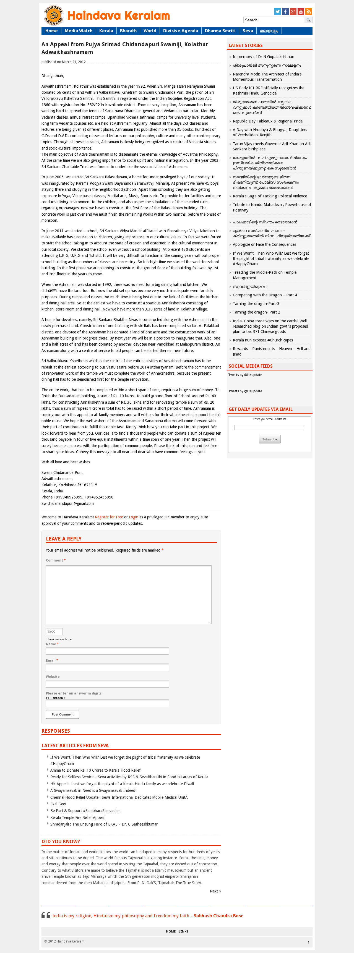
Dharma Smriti (220, 30)
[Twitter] (277, 13)
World (150, 30)
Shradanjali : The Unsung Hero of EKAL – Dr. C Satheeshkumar (104, 824)
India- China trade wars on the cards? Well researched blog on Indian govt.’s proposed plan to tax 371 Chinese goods (270, 326)
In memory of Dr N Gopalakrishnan (263, 56)
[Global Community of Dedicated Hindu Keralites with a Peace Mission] (106, 25)
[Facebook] (285, 13)
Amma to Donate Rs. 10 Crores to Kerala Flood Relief (95, 770)
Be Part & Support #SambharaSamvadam (85, 810)
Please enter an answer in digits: (74, 693)
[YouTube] (301, 13)
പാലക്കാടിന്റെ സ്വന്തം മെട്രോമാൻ (265, 222)
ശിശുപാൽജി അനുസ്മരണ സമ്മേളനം (267, 65)
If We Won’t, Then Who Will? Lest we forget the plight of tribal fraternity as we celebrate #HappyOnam (271, 258)
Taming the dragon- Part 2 (256, 312)
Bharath (128, 30)
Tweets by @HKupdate (245, 375)
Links (183, 932)
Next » (215, 891)
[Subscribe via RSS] (308, 13)
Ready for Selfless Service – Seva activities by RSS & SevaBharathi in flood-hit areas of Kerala (129, 777)
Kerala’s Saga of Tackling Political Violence (270, 196)
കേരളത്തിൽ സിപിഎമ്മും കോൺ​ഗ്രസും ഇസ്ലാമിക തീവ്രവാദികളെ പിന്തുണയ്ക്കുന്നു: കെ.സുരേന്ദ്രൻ (270, 162)
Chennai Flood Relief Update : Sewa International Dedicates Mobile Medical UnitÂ (119, 797)
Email (52, 660)
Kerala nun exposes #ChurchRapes (263, 340)
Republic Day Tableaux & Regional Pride (268, 121)
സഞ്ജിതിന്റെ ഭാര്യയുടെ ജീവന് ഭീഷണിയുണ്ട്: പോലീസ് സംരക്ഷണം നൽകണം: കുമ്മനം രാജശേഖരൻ (266, 182)
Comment (56, 560)
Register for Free (109, 517)
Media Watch (78, 30)
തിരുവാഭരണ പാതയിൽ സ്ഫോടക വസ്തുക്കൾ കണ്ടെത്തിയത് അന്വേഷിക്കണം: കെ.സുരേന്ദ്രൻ (272, 107)
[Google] (293, 13)
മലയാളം (269, 30)
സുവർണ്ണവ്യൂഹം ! (250, 286)
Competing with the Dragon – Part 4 (265, 295)
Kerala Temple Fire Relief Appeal (77, 817)
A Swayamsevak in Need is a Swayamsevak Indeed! (93, 790)
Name (52, 644)
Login (133, 517)
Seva (248, 30)
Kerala (106, 30)
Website (53, 677)
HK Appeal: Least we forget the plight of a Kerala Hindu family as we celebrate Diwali (122, 784)
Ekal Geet (58, 804)
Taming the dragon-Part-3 (256, 303)
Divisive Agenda (180, 30)
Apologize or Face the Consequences (264, 244)
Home (51, 30)
